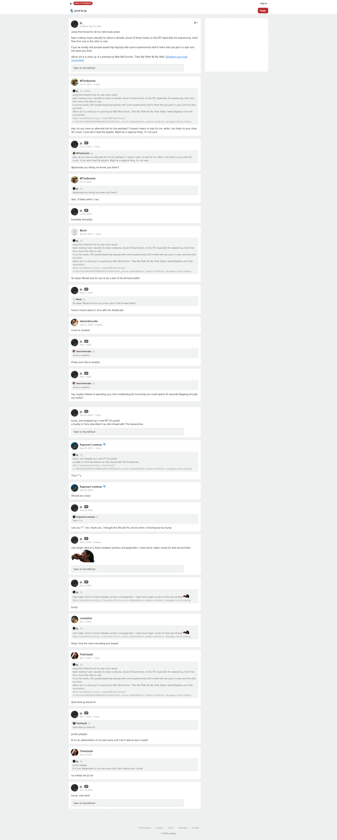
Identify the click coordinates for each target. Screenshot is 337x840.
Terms (171, 827)
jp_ (82, 22)
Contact (195, 827)
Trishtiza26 (86, 654)
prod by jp (80, 10)
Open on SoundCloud (84, 67)
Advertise (182, 827)
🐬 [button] (104, 444)
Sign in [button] (263, 3)
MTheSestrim (87, 80)
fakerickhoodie (89, 321)
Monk (83, 230)
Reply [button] (263, 10)
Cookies (159, 827)
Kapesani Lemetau (91, 444)
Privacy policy (144, 827)
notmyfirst (86, 618)
